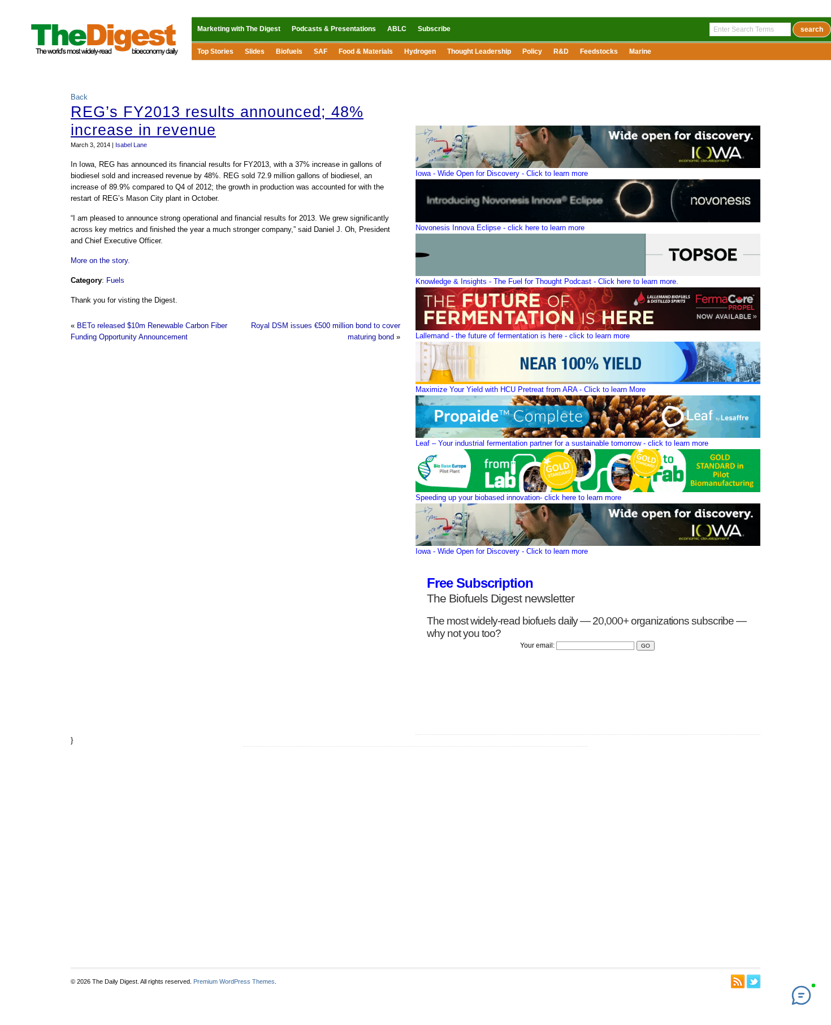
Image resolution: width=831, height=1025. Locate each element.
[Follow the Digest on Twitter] (753, 981)
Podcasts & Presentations (334, 29)
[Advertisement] (415, 857)
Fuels (115, 280)
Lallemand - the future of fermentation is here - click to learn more (523, 335)
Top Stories (215, 51)
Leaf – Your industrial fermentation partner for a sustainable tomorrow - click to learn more (562, 443)
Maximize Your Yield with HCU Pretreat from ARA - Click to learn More (531, 389)
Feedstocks (599, 51)
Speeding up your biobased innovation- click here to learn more (518, 497)
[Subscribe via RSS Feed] (738, 981)
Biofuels (289, 51)
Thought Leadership (479, 51)
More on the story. (100, 260)
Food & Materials (366, 51)
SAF (320, 51)
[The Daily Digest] (105, 57)
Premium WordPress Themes (234, 981)
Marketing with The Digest (238, 29)
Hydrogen (420, 51)
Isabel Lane (131, 144)
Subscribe (434, 29)
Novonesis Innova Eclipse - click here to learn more (500, 227)
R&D (561, 51)
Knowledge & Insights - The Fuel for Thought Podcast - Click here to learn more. (547, 281)
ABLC (396, 29)
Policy (532, 51)
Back (79, 97)
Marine (640, 51)
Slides (255, 51)
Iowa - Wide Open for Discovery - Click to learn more (502, 173)
